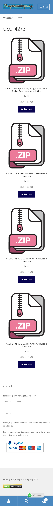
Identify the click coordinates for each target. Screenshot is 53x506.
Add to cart (26, 109)
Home (9, 17)
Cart (40, 499)
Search (26, 501)
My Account (9, 501)
